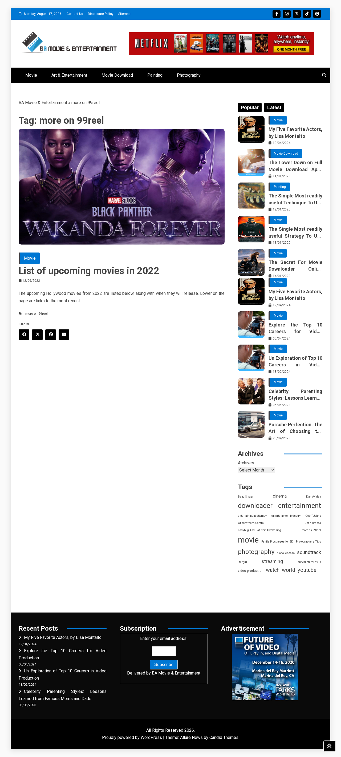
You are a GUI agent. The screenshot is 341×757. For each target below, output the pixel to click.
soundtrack (309, 552)
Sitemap (124, 14)
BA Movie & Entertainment (43, 102)
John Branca (313, 523)
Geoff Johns (313, 516)
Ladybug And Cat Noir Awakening (259, 530)
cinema (280, 496)
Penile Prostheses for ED (277, 541)
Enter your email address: (163, 655)
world (288, 570)
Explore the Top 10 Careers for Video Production (295, 328)
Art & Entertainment (69, 75)
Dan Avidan (313, 496)
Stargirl (242, 562)
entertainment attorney (252, 516)
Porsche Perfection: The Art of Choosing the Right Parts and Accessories (295, 428)
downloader (255, 506)
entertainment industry (286, 516)
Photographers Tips (308, 541)
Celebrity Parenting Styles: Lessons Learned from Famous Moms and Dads (295, 394)
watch (272, 570)
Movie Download (117, 75)
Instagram (287, 14)
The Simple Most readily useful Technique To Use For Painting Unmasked (295, 199)
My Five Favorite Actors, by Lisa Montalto (295, 132)
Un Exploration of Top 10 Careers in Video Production (295, 361)
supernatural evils (309, 562)
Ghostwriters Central (251, 523)
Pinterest (317, 14)
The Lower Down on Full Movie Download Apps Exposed (295, 166)
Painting (155, 75)
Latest (274, 107)
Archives (246, 462)
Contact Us (75, 14)
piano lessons (286, 553)
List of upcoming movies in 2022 (89, 270)
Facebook (277, 14)
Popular (250, 107)
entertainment (299, 506)
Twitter (297, 14)
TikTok (307, 14)
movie (248, 539)
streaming (272, 561)
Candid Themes (223, 737)
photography (256, 552)
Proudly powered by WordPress (132, 737)
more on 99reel (36, 314)
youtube (307, 570)
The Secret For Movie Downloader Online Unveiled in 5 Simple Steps (295, 265)
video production (250, 571)
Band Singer (245, 496)
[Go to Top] (329, 746)
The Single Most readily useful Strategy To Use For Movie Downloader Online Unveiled (295, 232)
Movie (31, 75)
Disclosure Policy (100, 14)
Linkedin (64, 334)
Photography (189, 75)
